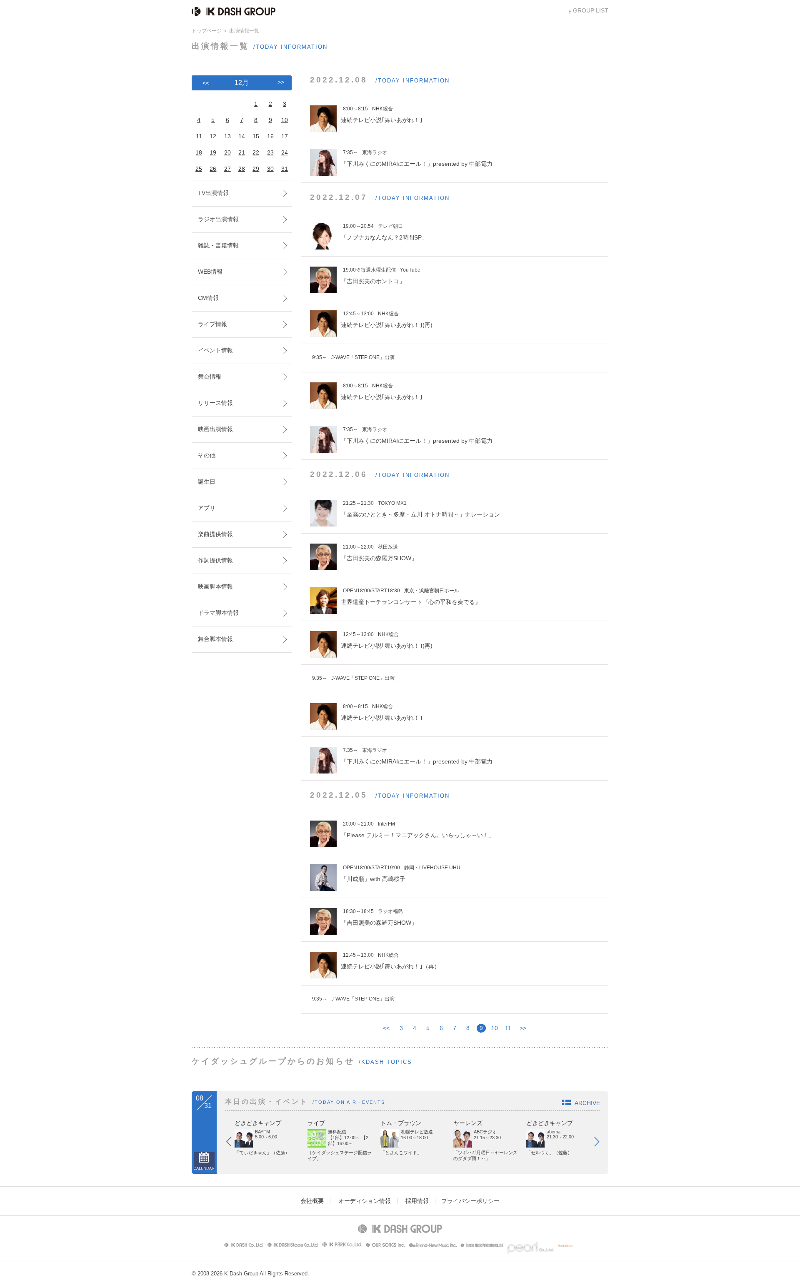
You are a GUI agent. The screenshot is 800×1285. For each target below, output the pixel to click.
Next (601, 1143)
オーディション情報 (364, 1201)
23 (270, 152)
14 (241, 136)
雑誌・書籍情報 (218, 245)
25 (198, 168)
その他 (206, 455)
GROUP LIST (590, 10)
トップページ (207, 31)
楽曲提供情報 (215, 534)
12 (213, 136)
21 (241, 152)
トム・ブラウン (400, 1123)
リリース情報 (215, 402)
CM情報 (208, 297)
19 (213, 152)
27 (227, 168)
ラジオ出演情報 (218, 219)
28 (241, 168)
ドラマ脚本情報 (218, 612)
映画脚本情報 (215, 586)
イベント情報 (215, 350)
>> (523, 1028)
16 (270, 136)
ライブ (316, 1123)
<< (386, 1028)
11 (508, 1028)
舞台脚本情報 (215, 639)
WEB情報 (210, 271)
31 (284, 168)
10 (494, 1028)
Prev (233, 1143)
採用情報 (417, 1201)
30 (270, 168)
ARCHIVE (587, 1103)
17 (284, 136)
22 (255, 152)
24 (284, 152)
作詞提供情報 (215, 560)
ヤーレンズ (467, 1123)
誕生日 (206, 481)
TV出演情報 (213, 193)
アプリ (206, 507)
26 (213, 168)
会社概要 (312, 1201)
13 (227, 136)
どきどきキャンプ (258, 1123)
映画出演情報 (215, 429)
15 (255, 136)
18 (198, 152)
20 (227, 152)
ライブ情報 (212, 324)
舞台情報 (209, 376)
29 (255, 168)
